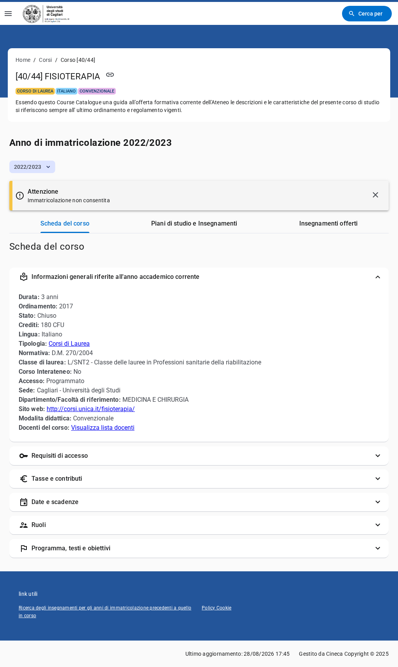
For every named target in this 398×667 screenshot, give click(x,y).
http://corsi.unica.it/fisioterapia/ (91, 409)
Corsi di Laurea (69, 343)
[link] (47, 13)
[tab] (64, 223)
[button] (32, 167)
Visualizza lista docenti (102, 427)
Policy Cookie (216, 608)
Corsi (45, 60)
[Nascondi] (375, 195)
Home (23, 60)
